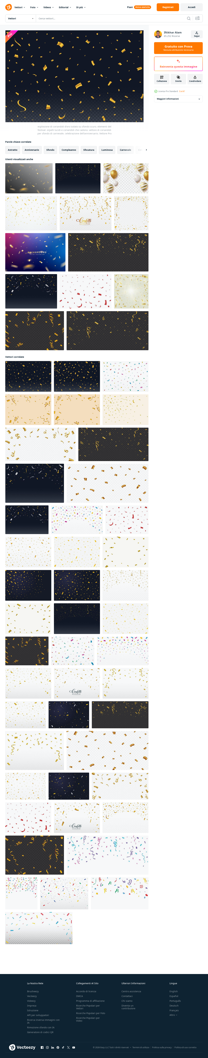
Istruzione (32, 1010)
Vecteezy (32, 996)
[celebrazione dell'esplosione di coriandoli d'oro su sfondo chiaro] (131, 291)
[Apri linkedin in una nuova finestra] (52, 1047)
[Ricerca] (189, 18)
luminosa (107, 149)
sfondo (50, 149)
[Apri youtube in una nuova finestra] (73, 1047)
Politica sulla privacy (162, 1047)
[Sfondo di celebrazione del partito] (35, 252)
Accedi (191, 7)
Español (174, 996)
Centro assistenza (131, 991)
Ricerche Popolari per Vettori (88, 1007)
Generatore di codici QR (40, 1032)
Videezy (31, 1000)
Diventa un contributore (128, 1007)
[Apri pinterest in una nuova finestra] (58, 1047)
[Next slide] (143, 150)
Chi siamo (127, 1000)
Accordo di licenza (86, 991)
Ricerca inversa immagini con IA (43, 1021)
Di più (79, 7)
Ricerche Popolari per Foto (90, 1013)
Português (175, 1000)
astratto (12, 149)
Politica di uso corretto (185, 1047)
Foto (33, 7)
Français (174, 1010)
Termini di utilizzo (140, 1047)
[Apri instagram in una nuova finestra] (47, 1047)
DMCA (79, 996)
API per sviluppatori (38, 1015)
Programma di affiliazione (90, 1000)
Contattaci (127, 996)
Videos (47, 7)
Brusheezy (33, 991)
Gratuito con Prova (178, 48)
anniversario (32, 149)
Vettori (18, 7)
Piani (130, 7)
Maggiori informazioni (168, 99)
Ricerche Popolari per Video (88, 1019)
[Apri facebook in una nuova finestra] (42, 1047)
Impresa (31, 1005)
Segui (197, 36)
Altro (172, 1015)
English (174, 991)
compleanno (69, 149)
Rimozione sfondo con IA (40, 1027)
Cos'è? (182, 91)
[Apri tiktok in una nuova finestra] (63, 1047)
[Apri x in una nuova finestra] (68, 1047)
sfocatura (88, 149)
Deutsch (174, 1005)
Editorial (63, 7)
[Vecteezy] (8, 7)
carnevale (125, 149)
